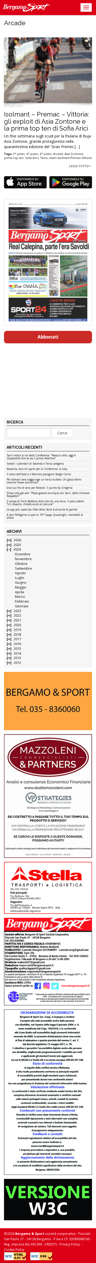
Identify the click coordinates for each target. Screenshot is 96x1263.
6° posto (45, 154)
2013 (17, 658)
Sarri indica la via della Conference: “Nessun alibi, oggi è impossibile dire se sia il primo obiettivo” (41, 457)
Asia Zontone (74, 154)
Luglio (19, 578)
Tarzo (44, 158)
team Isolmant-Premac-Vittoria (70, 158)
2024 (17, 549)
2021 (17, 620)
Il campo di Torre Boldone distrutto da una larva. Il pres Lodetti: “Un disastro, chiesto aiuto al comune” (46, 503)
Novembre (23, 559)
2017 (17, 639)
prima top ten (13, 158)
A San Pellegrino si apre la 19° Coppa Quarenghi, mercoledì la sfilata (45, 516)
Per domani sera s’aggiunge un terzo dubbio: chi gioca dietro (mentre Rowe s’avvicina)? (44, 481)
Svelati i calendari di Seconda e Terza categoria (35, 463)
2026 (17, 540)
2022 (17, 615)
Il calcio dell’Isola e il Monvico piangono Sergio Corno (39, 474)
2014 (17, 653)
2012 (17, 662)
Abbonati (48, 337)
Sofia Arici (32, 158)
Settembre (23, 568)
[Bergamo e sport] (48, 701)
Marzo (20, 596)
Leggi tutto (79, 166)
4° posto (32, 154)
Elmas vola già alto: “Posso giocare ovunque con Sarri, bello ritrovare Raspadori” (48, 495)
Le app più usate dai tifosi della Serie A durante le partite (42, 509)
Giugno (20, 582)
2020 (17, 625)
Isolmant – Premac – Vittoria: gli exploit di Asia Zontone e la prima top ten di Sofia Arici (46, 121)
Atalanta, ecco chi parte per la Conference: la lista (37, 469)
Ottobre (21, 563)
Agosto (20, 573)
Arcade (58, 154)
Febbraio (22, 601)
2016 (17, 644)
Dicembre (22, 554)
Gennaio (22, 606)
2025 (17, 545)
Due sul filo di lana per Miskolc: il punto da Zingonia (40, 488)
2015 (17, 648)
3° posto (19, 154)
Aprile (19, 592)
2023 (17, 611)
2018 (17, 634)
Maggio (20, 587)
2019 (17, 630)
